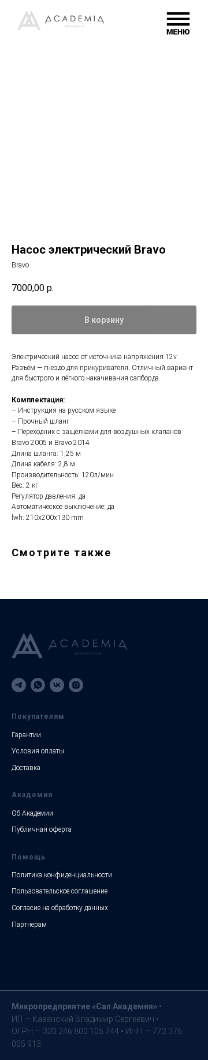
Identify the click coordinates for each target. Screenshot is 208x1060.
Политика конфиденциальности (62, 875)
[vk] (57, 685)
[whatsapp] (38, 685)
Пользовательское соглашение (59, 891)
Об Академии (32, 813)
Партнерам (29, 925)
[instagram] (76, 685)
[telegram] (19, 685)
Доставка (26, 768)
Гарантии (26, 735)
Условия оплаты (38, 751)
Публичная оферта (42, 829)
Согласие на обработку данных (60, 908)
